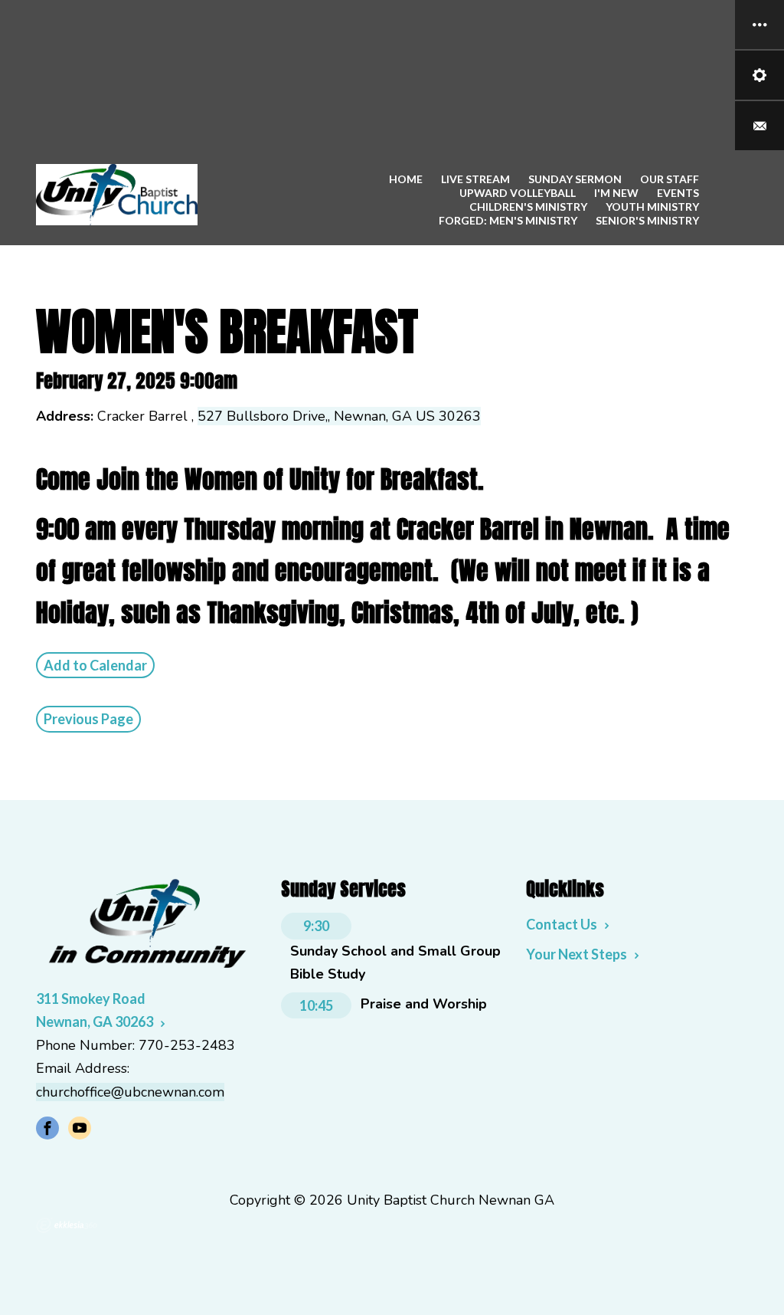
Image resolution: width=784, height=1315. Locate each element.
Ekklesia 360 (66, 1225)
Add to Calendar (95, 665)
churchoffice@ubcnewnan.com (130, 1092)
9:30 (316, 925)
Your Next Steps (576, 954)
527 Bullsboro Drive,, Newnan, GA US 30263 (339, 416)
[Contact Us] (759, 125)
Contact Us (561, 924)
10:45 (316, 1005)
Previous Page (88, 718)
